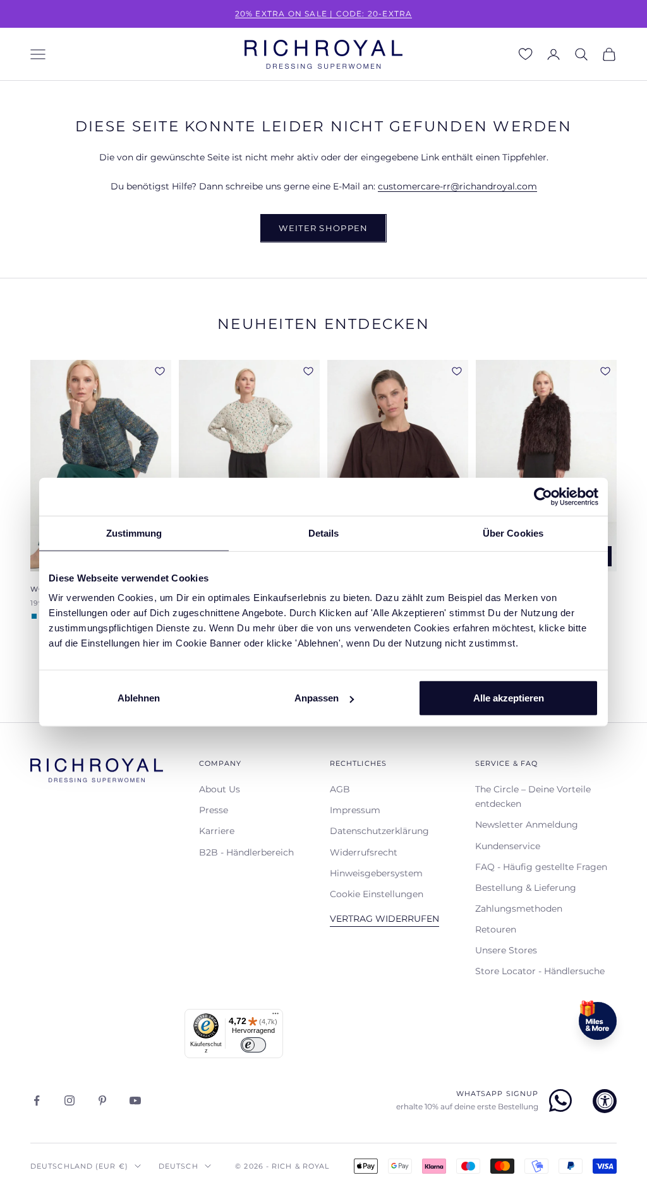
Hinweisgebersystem (376, 873)
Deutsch (178, 1166)
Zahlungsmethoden (518, 908)
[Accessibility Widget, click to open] (605, 1101)
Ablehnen (139, 698)
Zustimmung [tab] (134, 532)
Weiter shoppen (323, 228)
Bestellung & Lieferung (525, 887)
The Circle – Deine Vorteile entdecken (533, 796)
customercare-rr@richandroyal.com (457, 186)
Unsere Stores (506, 950)
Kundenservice (507, 846)
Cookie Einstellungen (376, 894)
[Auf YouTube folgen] (135, 1100)
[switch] (253, 1044)
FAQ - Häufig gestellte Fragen (541, 867)
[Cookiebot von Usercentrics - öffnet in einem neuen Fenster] (543, 496)
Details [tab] (323, 532)
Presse (213, 810)
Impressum (355, 810)
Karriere (216, 831)
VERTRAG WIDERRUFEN (384, 918)
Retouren (495, 929)
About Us (219, 789)
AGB (340, 789)
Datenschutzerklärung (379, 831)
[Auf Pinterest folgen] (102, 1100)
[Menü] (275, 1016)
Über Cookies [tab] (513, 532)
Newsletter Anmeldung (526, 824)
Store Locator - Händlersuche (540, 971)
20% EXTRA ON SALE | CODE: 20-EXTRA (324, 13)
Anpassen (316, 698)
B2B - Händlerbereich (246, 852)
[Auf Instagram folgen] (69, 1100)
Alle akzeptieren (508, 698)
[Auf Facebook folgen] (36, 1100)
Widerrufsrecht (363, 852)
